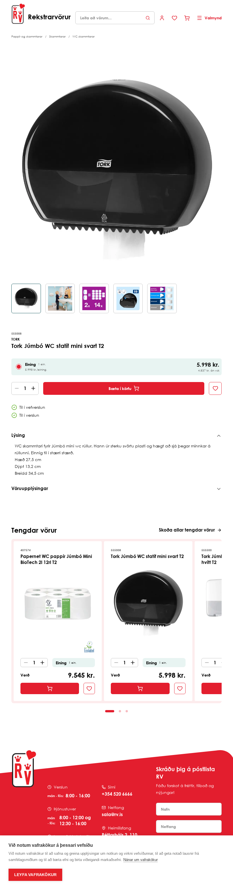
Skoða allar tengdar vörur (187, 530)
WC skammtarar (83, 36)
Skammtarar (57, 36)
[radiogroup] (116, 366)
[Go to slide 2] (119, 711)
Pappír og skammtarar (26, 36)
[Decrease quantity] (16, 388)
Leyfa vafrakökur (35, 875)
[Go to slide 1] (109, 711)
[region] (116, 186)
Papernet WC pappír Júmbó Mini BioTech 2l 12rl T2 (56, 559)
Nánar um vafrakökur (140, 860)
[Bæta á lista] (215, 388)
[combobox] (115, 17)
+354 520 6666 (117, 794)
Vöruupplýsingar (29, 488)
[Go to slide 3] (126, 711)
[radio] (19, 367)
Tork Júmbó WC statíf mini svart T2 (147, 556)
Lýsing (18, 435)
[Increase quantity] (34, 388)
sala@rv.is (112, 814)
